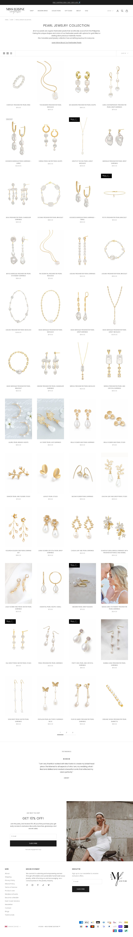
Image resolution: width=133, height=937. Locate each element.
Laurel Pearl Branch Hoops (18, 442)
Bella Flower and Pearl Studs (114, 442)
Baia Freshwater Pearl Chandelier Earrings (18, 218)
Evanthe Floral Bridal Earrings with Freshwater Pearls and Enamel (114, 552)
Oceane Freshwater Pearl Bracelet (50, 217)
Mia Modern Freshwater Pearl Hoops (82, 105)
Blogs (7, 911)
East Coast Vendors (12, 901)
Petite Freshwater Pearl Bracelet (114, 217)
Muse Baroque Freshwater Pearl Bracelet (18, 387)
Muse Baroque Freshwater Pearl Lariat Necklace (114, 331)
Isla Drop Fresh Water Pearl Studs (18, 663)
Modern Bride (43, 11)
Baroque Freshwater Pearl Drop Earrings (114, 162)
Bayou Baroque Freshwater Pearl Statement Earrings (18, 275)
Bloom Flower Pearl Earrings (82, 496)
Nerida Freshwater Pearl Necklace (82, 386)
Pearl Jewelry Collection (23, 20)
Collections (56, 11)
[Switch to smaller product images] (8, 53)
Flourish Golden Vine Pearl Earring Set (18, 552)
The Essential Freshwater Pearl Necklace (50, 275)
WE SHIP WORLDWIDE (65, 2)
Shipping (8, 877)
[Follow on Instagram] (32, 885)
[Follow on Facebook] (27, 885)
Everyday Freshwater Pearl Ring (18, 105)
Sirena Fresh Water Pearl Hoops (50, 161)
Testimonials (9, 915)
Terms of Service (11, 887)
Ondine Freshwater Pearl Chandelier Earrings (50, 387)
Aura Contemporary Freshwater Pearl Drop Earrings (114, 106)
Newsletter (9, 904)
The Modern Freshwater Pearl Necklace (50, 106)
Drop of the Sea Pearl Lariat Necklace (82, 162)
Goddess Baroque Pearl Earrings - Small (82, 218)
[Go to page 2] (73, 732)
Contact (8, 908)
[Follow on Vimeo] (49, 885)
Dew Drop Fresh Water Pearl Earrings (18, 720)
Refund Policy (10, 884)
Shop (32, 11)
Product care (10, 891)
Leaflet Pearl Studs (50, 496)
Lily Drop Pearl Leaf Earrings (50, 442)
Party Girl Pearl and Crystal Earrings (82, 664)
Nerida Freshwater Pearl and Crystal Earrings (114, 387)
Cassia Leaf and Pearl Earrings (82, 550)
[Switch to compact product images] (11, 53)
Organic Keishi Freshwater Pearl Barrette (114, 720)
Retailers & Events (11, 894)
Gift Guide (68, 11)
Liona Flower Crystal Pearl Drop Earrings (50, 552)
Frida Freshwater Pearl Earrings (50, 663)
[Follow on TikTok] (43, 885)
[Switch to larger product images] (4, 53)
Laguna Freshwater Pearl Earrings (82, 274)
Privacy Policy (10, 880)
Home (6, 20)
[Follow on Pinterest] (38, 885)
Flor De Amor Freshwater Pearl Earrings (82, 720)
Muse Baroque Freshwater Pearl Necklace (50, 331)
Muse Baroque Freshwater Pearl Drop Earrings (82, 331)
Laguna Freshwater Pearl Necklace (18, 330)
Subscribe (33, 843)
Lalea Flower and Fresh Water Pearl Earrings (18, 608)
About (78, 11)
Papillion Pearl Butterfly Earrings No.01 (50, 720)
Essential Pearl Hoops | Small (50, 607)
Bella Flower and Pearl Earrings (82, 442)
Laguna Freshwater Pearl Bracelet (114, 274)
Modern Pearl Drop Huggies (82, 607)
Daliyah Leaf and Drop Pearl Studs (114, 496)
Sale (86, 11)
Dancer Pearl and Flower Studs (18, 496)
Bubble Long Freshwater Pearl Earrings (114, 664)
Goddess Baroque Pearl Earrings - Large (18, 162)
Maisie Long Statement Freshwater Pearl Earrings (114, 608)
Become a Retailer (12, 898)
